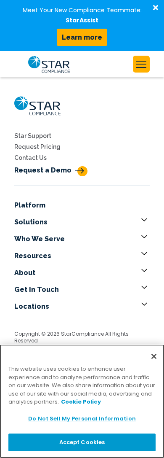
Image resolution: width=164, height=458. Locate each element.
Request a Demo (42, 170)
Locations (31, 306)
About (24, 273)
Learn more (82, 37)
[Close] (154, 356)
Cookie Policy (81, 402)
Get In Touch (36, 290)
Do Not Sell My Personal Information (82, 419)
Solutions (31, 222)
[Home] (37, 118)
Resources (32, 256)
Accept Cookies (82, 442)
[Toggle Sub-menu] (145, 222)
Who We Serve (39, 239)
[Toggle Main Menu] (141, 64)
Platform (29, 205)
